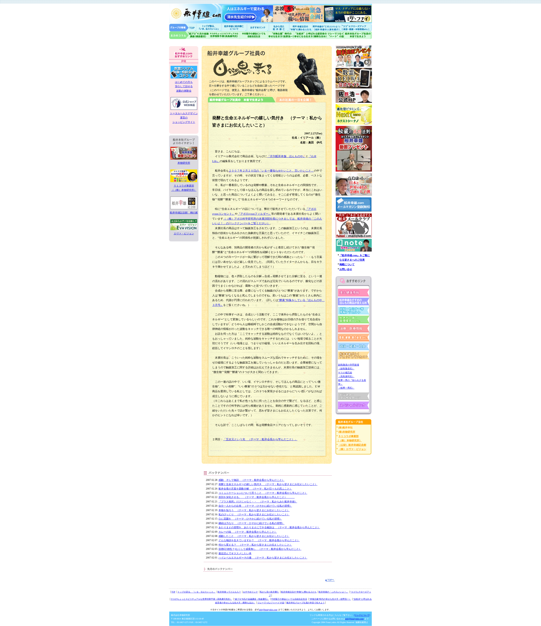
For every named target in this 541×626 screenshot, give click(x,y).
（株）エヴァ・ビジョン (352, 449)
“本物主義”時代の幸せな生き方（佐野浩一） (330, 599)
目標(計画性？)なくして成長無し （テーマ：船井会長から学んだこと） (260, 549)
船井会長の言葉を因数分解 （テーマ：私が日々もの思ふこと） (255, 488)
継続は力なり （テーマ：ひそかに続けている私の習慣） (251, 523)
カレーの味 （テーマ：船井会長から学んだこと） (248, 531)
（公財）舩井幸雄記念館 (352, 444)
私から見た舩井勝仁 (279, 27)
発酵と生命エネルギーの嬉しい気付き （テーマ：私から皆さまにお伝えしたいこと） (268, 484)
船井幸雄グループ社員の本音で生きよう (358, 35)
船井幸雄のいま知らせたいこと (209, 27)
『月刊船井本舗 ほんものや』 (286, 156)
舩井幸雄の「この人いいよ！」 (333, 592)
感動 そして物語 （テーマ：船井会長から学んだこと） (251, 480)
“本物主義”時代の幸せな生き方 (281, 35)
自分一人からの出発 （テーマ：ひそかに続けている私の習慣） (255, 505)
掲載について (347, 264)
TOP (173, 592)
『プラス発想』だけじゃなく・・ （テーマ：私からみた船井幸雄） (258, 501)
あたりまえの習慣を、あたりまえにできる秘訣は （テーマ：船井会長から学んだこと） (269, 527)
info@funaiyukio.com (268, 609)
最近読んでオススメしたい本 (235, 553)
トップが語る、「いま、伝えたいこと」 (197, 592)
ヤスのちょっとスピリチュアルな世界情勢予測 (224, 35)
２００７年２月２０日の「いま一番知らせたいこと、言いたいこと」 (271, 170)
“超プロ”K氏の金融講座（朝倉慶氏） (251, 599)
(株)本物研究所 (346, 431)
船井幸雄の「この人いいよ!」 (326, 27)
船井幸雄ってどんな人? (234, 27)
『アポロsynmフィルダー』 (254, 213)
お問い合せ (345, 269)
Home (183, 27)
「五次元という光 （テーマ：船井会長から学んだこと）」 (260, 439)
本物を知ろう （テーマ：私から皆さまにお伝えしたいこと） (254, 510)
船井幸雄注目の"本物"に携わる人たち (300, 27)
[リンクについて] (362, 615)
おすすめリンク (258, 27)
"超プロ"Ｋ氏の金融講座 (189, 35)
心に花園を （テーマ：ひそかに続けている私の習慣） (250, 518)
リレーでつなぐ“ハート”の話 (270, 602)
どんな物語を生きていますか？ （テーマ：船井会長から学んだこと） (259, 540)
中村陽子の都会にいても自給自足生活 (254, 35)
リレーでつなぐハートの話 (335, 35)
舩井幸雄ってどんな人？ (229, 592)
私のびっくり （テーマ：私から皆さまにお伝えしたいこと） (254, 514)
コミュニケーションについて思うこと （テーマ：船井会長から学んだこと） (263, 492)
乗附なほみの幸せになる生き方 (310, 35)
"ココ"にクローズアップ (356, 27)
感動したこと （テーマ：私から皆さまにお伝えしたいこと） (254, 536)
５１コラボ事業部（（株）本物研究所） (184, 187)
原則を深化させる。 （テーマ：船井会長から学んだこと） (257, 497)
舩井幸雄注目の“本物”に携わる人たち (299, 592)
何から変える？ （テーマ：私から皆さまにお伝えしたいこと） (255, 544)
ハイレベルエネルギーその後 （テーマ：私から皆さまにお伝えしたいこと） (263, 557)
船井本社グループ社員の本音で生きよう (306, 602)
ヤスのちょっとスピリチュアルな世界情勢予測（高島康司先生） (201, 599)
